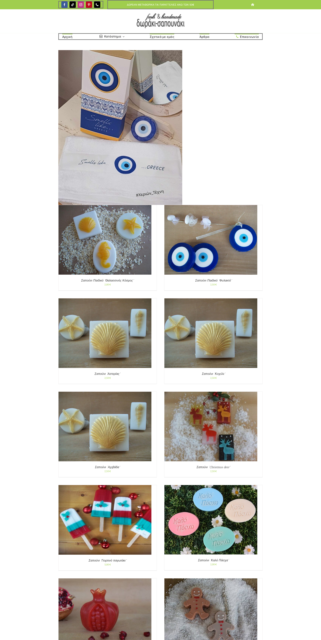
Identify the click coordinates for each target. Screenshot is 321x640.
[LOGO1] (160, 14)
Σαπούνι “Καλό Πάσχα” (213, 560)
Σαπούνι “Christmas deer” (213, 467)
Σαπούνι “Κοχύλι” (213, 374)
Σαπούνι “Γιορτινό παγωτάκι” (108, 560)
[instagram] (81, 4)
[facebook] (64, 4)
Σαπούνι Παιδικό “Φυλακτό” (213, 280)
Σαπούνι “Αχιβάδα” (107, 467)
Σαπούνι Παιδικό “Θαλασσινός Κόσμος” (107, 280)
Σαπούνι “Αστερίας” (107, 374)
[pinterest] (89, 4)
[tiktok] (72, 4)
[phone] (97, 4)
